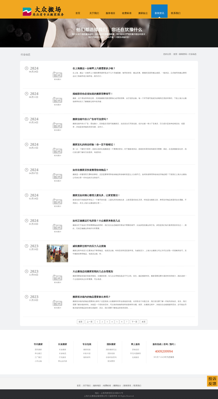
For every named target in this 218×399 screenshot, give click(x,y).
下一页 (134, 322)
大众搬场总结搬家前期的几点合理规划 (93, 271)
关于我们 (94, 13)
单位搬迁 (38, 353)
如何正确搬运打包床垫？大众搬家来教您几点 (96, 220)
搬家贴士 (143, 13)
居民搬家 (38, 350)
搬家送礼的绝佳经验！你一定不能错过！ (94, 144)
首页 (77, 13)
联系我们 (175, 13)
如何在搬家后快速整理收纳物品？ (90, 170)
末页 (143, 322)
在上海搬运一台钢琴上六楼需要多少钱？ (94, 68)
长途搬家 (62, 350)
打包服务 (62, 357)
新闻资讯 (159, 13)
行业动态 (192, 54)
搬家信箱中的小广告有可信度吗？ (90, 119)
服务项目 (110, 13)
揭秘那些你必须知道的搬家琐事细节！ (93, 93)
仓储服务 (135, 357)
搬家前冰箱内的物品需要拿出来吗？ (92, 297)
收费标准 (127, 13)
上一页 (90, 322)
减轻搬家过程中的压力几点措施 (89, 246)
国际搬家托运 (111, 350)
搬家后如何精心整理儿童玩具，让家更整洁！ (96, 195)
